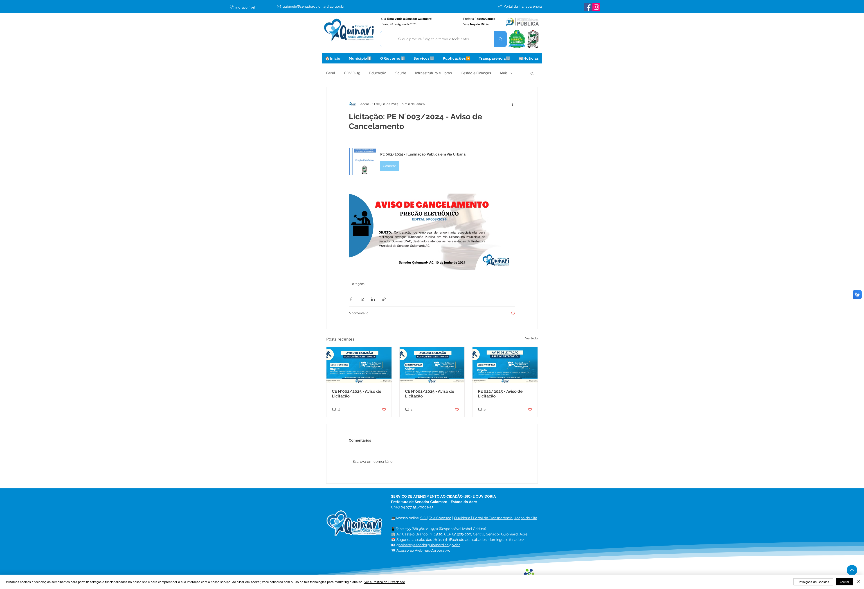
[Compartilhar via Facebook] (351, 299)
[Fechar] (858, 581)
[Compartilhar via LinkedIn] (373, 299)
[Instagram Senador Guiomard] (596, 7)
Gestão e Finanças (476, 73)
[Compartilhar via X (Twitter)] (362, 299)
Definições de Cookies (813, 582)
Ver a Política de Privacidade (384, 582)
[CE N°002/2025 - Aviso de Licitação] (359, 365)
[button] (360, 58)
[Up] (852, 570)
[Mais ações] (512, 104)
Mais (504, 73)
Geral (330, 73)
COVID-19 (352, 73)
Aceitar (844, 582)
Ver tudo (531, 338)
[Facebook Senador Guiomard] (588, 7)
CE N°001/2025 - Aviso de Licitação (429, 393)
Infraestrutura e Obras (433, 73)
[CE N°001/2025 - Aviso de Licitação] (432, 365)
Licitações (357, 284)
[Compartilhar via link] (384, 299)
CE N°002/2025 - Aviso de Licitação (356, 393)
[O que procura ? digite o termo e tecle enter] (500, 39)
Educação (377, 73)
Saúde (400, 73)
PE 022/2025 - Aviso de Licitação (500, 393)
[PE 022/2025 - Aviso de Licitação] (505, 365)
